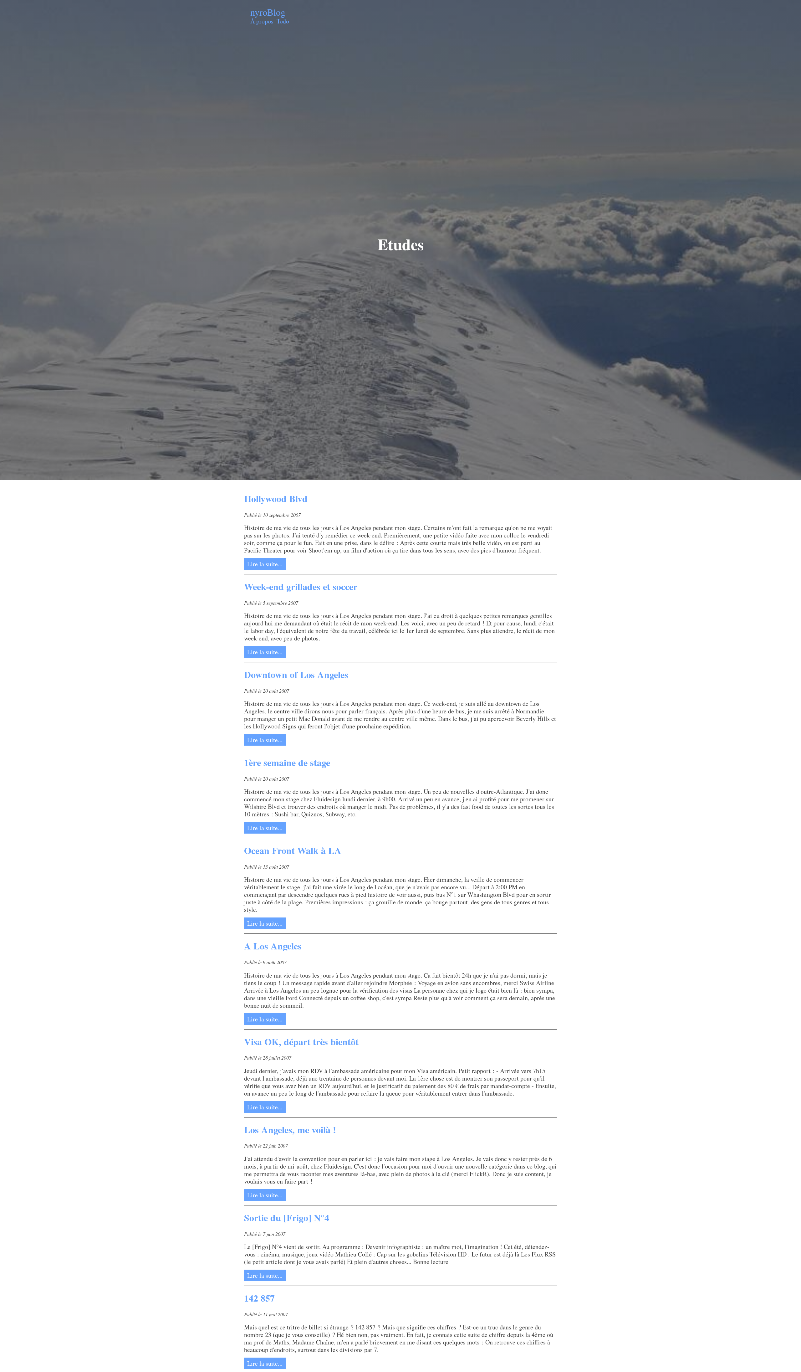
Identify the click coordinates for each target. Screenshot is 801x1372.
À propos (261, 21)
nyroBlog (267, 12)
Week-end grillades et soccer (300, 586)
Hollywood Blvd (276, 498)
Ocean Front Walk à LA (292, 850)
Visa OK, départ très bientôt (301, 1041)
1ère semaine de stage (287, 762)
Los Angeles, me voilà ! (290, 1129)
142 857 (259, 1298)
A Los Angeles (273, 946)
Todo (283, 21)
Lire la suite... (265, 564)
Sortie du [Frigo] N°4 (286, 1217)
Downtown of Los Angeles (296, 674)
